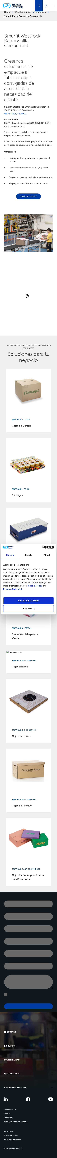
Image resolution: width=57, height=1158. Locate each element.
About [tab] (47, 555)
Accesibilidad (9, 1131)
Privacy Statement (12, 589)
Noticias (7, 1113)
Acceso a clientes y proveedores (15, 1122)
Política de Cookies (11, 1135)
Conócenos (8, 1118)
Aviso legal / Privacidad (12, 1140)
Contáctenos (28, 196)
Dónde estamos (10, 1109)
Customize (27, 608)
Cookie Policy (35, 586)
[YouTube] (50, 1099)
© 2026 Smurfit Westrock (13, 1148)
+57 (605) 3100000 (17, 113)
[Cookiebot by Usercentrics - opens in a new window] (42, 547)
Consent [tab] (10, 555)
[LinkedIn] (6, 1099)
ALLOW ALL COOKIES (28, 600)
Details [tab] (28, 555)
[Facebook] (28, 1099)
